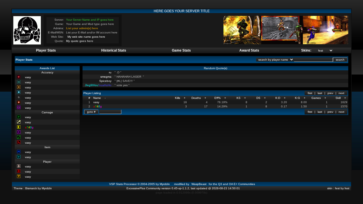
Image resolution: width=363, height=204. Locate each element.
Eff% (217, 97)
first (310, 93)
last (320, 93)
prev (330, 93)
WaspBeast (198, 184)
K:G (297, 97)
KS (238, 97)
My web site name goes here (86, 36)
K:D (277, 97)
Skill (338, 97)
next (341, 93)
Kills (177, 97)
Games (316, 97)
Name (97, 97)
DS (258, 97)
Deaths (196, 97)
